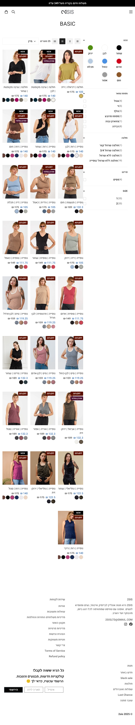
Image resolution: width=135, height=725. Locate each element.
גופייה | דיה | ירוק (73, 258)
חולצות (129, 684)
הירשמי (13, 690)
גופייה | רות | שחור (45, 147)
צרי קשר (60, 645)
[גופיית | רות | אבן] (81, 155)
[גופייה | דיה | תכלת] (15, 182)
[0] (6, 12)
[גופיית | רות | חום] (59, 155)
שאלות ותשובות (56, 612)
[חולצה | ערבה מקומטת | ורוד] (44, 100)
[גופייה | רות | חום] (15, 126)
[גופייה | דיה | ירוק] (26, 211)
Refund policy (57, 656)
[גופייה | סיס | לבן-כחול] (17, 323)
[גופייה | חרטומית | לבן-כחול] (44, 327)
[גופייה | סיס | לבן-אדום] (26, 323)
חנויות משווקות (56, 640)
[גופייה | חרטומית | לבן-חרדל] (42, 293)
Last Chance (125, 695)
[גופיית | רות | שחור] (63, 155)
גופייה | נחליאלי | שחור (70, 489)
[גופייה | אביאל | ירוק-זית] (70, 408)
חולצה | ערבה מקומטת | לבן (43, 89)
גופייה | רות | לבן (74, 147)
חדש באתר (126, 673)
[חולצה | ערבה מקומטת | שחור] (31, 100)
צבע (125, 40)
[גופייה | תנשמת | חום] (70, 182)
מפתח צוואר (122, 93)
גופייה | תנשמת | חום (71, 202)
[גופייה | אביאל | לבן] (77, 442)
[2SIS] (67, 12)
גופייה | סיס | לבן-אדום (43, 373)
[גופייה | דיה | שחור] (21, 211)
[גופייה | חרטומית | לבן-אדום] (53, 327)
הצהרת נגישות (57, 634)
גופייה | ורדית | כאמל (44, 202)
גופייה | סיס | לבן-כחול (71, 373)
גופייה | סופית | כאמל (16, 258)
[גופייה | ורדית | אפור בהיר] (53, 211)
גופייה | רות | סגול (18, 489)
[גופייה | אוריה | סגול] (49, 438)
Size (125, 191)
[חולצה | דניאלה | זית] (70, 66)
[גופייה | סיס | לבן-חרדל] (15, 293)
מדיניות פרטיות (56, 628)
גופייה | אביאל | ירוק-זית (72, 431)
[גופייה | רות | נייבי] (70, 527)
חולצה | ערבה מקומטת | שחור (16, 89)
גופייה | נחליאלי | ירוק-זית (43, 491)
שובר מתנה (126, 700)
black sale (127, 678)
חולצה (125, 138)
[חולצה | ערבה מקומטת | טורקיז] (35, 100)
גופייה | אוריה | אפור (44, 429)
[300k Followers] (131, 624)
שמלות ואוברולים (123, 689)
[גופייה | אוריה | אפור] (42, 408)
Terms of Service (55, 651)
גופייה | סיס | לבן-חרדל (15, 314)
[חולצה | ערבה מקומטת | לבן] (42, 66)
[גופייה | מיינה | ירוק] (26, 382)
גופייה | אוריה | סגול (17, 429)
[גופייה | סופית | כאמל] (49, 267)
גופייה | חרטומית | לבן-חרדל (43, 316)
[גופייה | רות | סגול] (15, 468)
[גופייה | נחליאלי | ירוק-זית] (81, 497)
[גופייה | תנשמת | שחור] (77, 211)
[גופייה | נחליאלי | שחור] (70, 468)
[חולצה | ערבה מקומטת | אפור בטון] (49, 100)
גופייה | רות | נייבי (73, 548)
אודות (61, 606)
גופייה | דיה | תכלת (17, 202)
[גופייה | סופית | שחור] (42, 237)
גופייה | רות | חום (18, 147)
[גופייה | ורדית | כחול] (44, 211)
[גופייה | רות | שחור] (42, 126)
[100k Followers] (125, 624)
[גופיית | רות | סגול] (68, 155)
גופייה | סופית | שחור (43, 258)
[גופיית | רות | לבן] (77, 155)
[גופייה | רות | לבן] (70, 126)
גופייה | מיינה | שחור (16, 373)
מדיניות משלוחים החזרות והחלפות (46, 617)
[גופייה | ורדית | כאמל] (42, 182)
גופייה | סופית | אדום (72, 314)
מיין (30, 41)
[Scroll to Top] (6, 707)
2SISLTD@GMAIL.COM (119, 620)
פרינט (125, 172)
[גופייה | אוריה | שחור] (44, 438)
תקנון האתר (58, 623)
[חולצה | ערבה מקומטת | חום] (40, 100)
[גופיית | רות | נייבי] (72, 155)
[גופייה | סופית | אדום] (53, 267)
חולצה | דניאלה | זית (72, 87)
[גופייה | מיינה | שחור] (15, 352)
